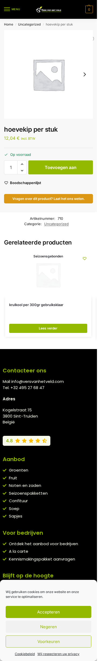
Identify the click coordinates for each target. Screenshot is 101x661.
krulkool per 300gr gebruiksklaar (36, 305)
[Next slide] (84, 74)
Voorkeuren (48, 641)
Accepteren (48, 612)
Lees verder (48, 328)
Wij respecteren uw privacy (58, 654)
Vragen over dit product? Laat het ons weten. (48, 199)
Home (8, 24)
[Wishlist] (85, 258)
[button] (88, 9)
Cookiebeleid (25, 654)
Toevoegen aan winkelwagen (60, 169)
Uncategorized (29, 24)
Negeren (48, 626)
